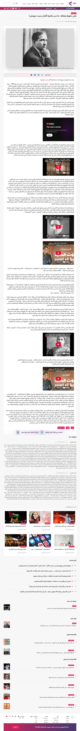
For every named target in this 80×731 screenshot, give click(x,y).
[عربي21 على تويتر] (16, 8)
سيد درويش (44, 80)
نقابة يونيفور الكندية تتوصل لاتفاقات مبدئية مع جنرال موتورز (52, 576)
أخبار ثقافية (48, 8)
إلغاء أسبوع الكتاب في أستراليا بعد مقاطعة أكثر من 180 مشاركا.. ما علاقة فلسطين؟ (16, 549)
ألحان (49, 80)
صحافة (36, 3)
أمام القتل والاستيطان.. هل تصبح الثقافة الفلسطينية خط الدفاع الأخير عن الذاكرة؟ (55, 652)
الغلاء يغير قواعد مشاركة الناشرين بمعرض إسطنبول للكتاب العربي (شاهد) (57, 697)
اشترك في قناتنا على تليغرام (54, 432)
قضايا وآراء (56, 720)
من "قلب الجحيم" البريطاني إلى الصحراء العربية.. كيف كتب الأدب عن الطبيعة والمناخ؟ (54, 642)
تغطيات (45, 3)
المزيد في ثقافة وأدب (71, 507)
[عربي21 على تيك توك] (8, 8)
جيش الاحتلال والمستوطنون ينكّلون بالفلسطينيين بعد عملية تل (61, 608)
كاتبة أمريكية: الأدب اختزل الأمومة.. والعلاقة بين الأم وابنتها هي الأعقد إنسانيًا (41, 526)
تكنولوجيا (46, 722)
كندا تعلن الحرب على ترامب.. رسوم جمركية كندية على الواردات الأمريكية (49, 571)
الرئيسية (61, 3)
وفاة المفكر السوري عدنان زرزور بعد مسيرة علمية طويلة (61, 677)
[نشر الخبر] (31, 75)
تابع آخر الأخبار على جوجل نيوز (30, 432)
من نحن (22, 723)
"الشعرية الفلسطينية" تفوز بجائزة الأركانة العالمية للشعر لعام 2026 (16, 526)
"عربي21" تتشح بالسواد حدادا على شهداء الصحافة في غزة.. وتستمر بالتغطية (58, 625)
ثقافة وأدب (70, 8)
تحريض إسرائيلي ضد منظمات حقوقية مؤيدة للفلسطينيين (52, 581)
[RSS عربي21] (5, 8)
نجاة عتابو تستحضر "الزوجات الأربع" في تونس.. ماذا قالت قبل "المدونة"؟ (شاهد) (55, 667)
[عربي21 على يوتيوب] (13, 8)
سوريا (36, 722)
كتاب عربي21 (55, 718)
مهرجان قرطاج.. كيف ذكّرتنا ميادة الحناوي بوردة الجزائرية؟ (64, 526)
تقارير (55, 8)
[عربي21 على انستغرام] (10, 8)
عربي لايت (29, 3)
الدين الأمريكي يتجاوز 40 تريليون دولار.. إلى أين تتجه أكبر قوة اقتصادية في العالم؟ (45, 591)
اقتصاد (53, 3)
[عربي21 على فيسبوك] (20, 718)
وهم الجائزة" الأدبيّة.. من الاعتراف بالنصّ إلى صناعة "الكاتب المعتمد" (64, 549)
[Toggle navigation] (17, 3)
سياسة (57, 3)
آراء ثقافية (61, 8)
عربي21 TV (45, 718)
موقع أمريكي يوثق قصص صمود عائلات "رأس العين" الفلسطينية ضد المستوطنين (45, 566)
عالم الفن (46, 720)
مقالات (40, 3)
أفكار (33, 3)
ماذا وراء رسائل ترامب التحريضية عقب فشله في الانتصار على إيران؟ (50, 586)
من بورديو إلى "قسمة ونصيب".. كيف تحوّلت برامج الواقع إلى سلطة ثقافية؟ (40, 549)
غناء (72, 427)
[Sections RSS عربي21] (18, 716)
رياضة (49, 3)
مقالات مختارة (55, 722)
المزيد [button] (24, 3)
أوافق (15, 727)
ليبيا (36, 720)
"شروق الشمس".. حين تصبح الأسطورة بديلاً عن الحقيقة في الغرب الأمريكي (56, 707)
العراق (36, 718)
